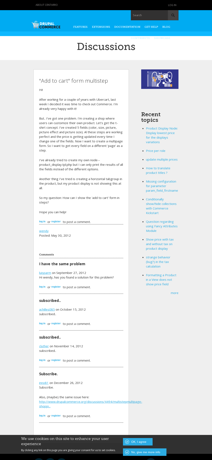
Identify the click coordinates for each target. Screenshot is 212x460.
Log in (172, 5)
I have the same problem (62, 263)
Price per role (155, 151)
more (174, 293)
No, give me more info (145, 452)
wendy (44, 231)
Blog (166, 26)
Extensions (101, 26)
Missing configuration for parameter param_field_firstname (162, 185)
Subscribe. (48, 373)
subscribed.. (50, 300)
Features (80, 26)
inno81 (44, 383)
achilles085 (47, 309)
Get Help (151, 26)
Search (137, 15)
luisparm (45, 273)
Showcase (162, 38)
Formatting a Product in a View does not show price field (161, 279)
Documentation (127, 26)
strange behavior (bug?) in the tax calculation (158, 261)
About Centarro (47, 5)
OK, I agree (138, 441)
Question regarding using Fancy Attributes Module (162, 226)
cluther (44, 346)
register (56, 221)
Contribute (140, 38)
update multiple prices (162, 159)
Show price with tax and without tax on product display (160, 244)
